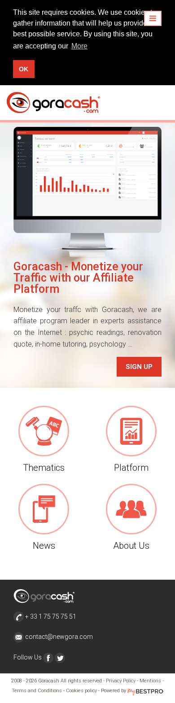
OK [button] (23, 69)
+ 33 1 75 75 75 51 (50, 616)
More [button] (79, 46)
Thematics (44, 467)
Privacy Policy (121, 681)
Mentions (150, 681)
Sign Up (139, 367)
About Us (131, 545)
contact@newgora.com (59, 636)
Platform (131, 467)
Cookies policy (81, 691)
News (44, 545)
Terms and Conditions (37, 691)
